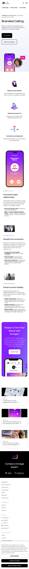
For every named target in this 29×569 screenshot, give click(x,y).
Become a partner (6, 484)
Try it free (7, 35)
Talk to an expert (9, 42)
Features (22, 7)
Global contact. (5, 498)
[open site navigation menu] (26, 3)
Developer (14, 7)
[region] (14, 555)
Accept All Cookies (14, 560)
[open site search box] (23, 3)
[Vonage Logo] (6, 3)
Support (3, 492)
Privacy (3, 538)
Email (9, 473)
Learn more (14, 352)
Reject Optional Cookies (14, 565)
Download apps (5, 490)
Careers (3, 510)
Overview (5, 7)
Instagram (5, 528)
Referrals (4, 495)
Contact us (20, 473)
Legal (3, 535)
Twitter (4, 522)
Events (3, 507)
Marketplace (4, 482)
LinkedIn (5, 520)
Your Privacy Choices (6, 540)
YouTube (5, 525)
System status (5, 487)
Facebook (5, 517)
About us (4, 505)
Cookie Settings (14, 556)
